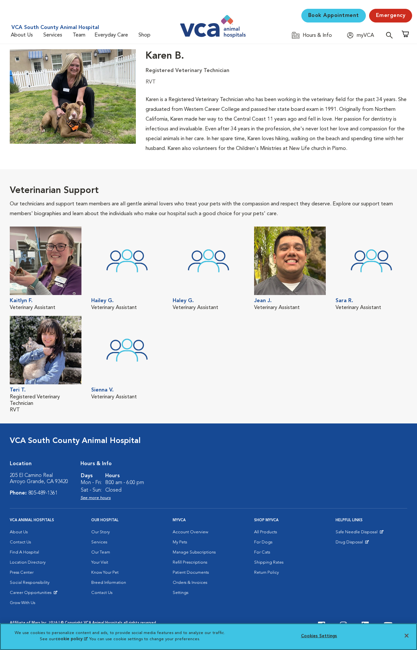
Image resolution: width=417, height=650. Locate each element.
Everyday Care (111, 35)
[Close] (406, 635)
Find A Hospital (24, 552)
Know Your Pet (105, 572)
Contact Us (20, 542)
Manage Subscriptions (194, 552)
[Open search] (390, 35)
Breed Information (108, 583)
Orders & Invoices (190, 583)
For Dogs (263, 542)
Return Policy (266, 572)
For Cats (262, 552)
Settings (180, 593)
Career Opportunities (32, 594)
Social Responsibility (30, 583)
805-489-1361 (43, 493)
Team (79, 35)
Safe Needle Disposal (358, 533)
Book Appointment (333, 15)
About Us (22, 35)
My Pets (180, 542)
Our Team (100, 552)
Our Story (100, 532)
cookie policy (71, 639)
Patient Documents (191, 572)
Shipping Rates (268, 562)
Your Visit (99, 562)
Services (52, 35)
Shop (144, 35)
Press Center (22, 572)
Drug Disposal (352, 543)
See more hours (95, 498)
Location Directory (28, 562)
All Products (265, 532)
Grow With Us (22, 603)
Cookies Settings (319, 636)
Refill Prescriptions (190, 562)
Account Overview (190, 532)
